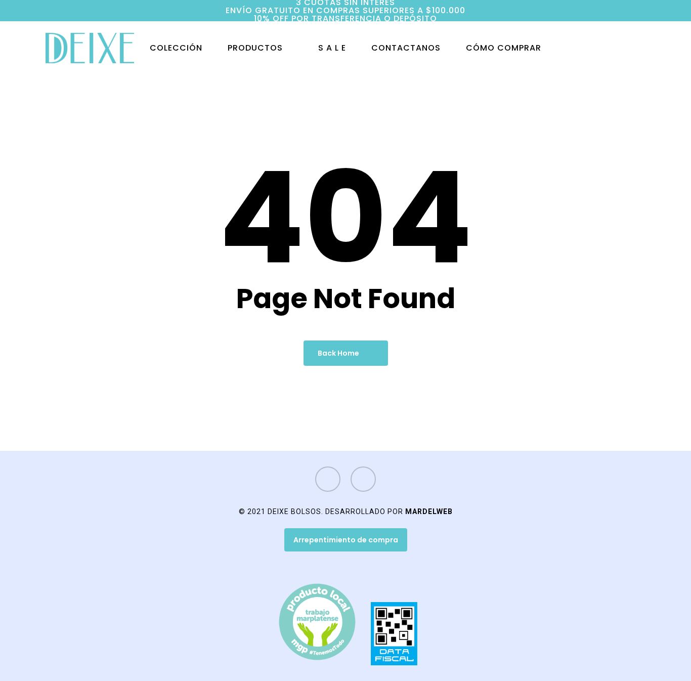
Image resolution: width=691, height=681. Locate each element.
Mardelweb (429, 511)
